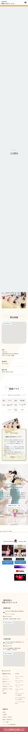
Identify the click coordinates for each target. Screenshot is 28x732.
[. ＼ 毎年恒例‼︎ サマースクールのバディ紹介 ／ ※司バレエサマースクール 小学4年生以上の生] (20, 551)
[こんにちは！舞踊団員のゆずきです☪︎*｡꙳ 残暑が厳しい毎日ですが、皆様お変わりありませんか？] (7, 551)
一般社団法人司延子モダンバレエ (9, 601)
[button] (25, 2)
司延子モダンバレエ (7, 3)
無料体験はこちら (13, 729)
